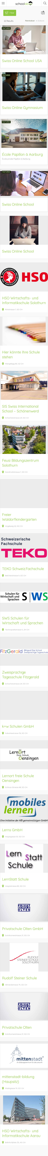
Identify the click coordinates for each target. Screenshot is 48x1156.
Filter (12, 13)
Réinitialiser (30, 21)
